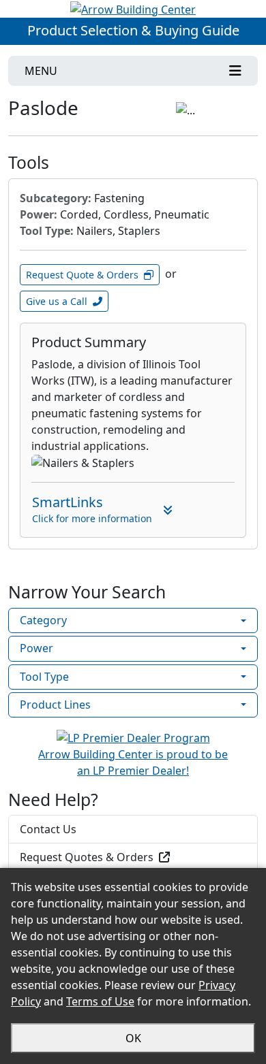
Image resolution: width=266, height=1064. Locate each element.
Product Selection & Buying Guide (133, 30)
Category (43, 620)
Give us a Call (56, 301)
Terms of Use (100, 1001)
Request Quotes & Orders (86, 857)
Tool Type (44, 676)
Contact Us (48, 829)
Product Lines (55, 704)
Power (36, 648)
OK (133, 1038)
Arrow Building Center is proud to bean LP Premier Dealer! (133, 762)
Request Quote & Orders (82, 274)
